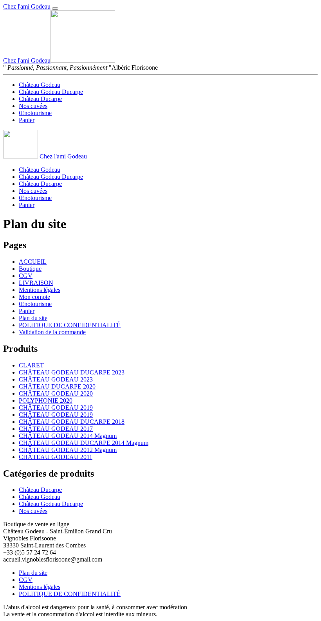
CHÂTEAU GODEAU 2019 (56, 407)
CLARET (31, 365)
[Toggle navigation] (55, 8)
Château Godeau (39, 84)
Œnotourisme (35, 113)
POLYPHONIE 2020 (45, 400)
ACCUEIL (33, 261)
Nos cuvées (33, 106)
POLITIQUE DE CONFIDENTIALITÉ (70, 325)
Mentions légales (39, 289)
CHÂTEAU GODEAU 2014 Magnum (68, 435)
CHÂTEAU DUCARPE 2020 (57, 386)
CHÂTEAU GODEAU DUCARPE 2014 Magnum (83, 442)
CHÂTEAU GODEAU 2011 (55, 457)
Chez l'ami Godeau (26, 6)
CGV (25, 275)
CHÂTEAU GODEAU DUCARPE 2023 (71, 372)
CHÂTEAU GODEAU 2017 (56, 428)
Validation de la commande (52, 332)
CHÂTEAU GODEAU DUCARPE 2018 (71, 421)
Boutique (30, 268)
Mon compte (34, 296)
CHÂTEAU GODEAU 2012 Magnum (68, 449)
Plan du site (33, 318)
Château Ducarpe (40, 98)
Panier (26, 120)
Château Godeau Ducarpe (51, 91)
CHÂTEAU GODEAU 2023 (56, 379)
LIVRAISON (36, 282)
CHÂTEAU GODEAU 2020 (56, 393)
